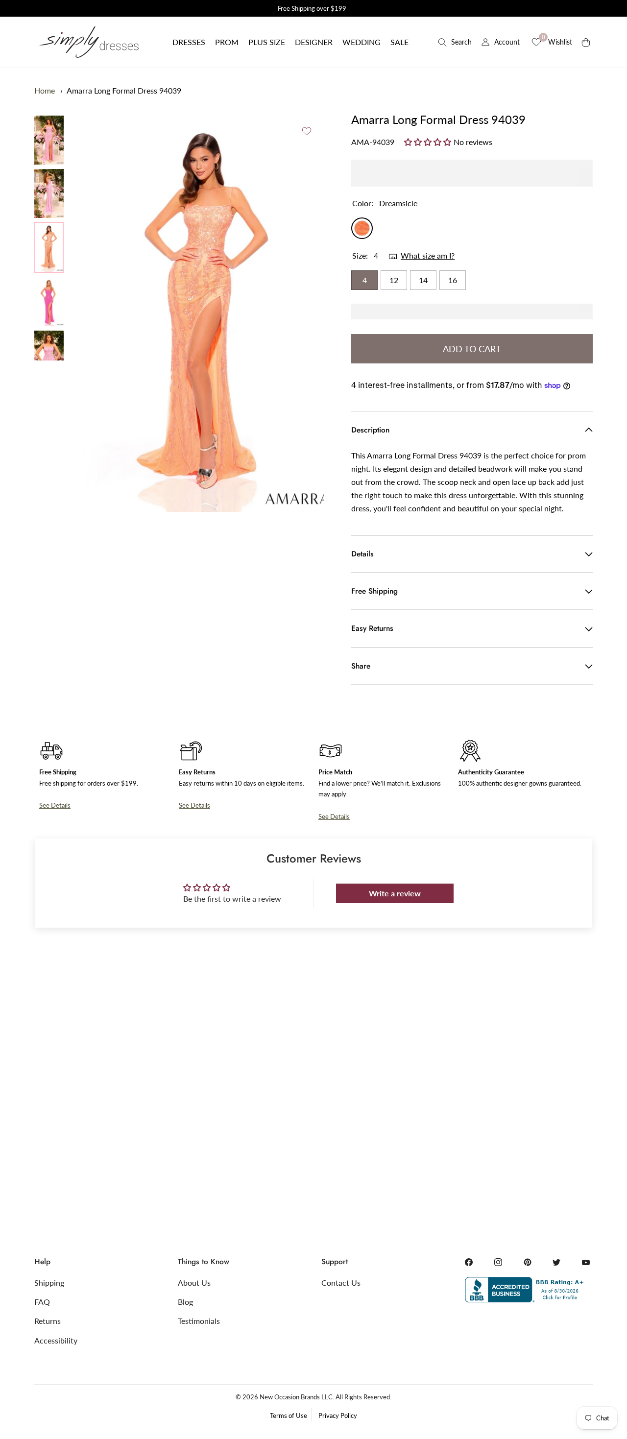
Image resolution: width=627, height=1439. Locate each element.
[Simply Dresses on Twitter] (556, 1262)
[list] (49, 238)
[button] (189, 42)
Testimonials (199, 1320)
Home (44, 90)
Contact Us (341, 1282)
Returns (47, 1320)
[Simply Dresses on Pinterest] (527, 1262)
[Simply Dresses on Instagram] (498, 1262)
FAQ (42, 1301)
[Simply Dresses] (88, 42)
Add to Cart (472, 348)
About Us (194, 1282)
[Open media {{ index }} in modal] (203, 311)
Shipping (49, 1282)
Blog (185, 1301)
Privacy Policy (337, 1415)
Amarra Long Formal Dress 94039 (124, 90)
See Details (55, 805)
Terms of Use (288, 1415)
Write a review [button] (395, 893)
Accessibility (55, 1340)
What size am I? (428, 255)
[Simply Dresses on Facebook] (469, 1262)
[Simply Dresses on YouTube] (586, 1262)
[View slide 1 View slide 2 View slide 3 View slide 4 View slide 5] (203, 311)
